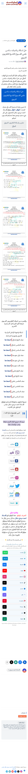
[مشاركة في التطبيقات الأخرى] (7, 662)
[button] (20, 662)
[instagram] (21, 771)
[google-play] (10, 771)
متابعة (5, 564)
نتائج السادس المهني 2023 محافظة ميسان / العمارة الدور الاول (8, 40)
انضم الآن (5, 552)
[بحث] (2, 3)
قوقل (18, 109)
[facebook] (15, 771)
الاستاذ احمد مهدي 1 (20, 61)
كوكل (13, 109)
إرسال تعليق (21, 722)
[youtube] (12, 771)
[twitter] (18, 771)
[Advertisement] (14, 23)
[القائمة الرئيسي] (25, 3)
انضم (4, 588)
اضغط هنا (8, 339)
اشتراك (5, 570)
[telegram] (7, 771)
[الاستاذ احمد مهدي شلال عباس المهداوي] (14, 3)
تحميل (5, 619)
